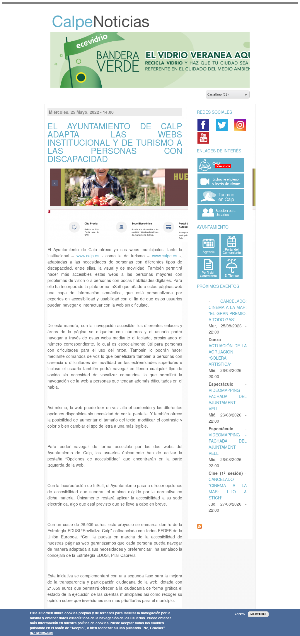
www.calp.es (87, 250)
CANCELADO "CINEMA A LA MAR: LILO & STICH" (228, 483)
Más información (41, 633)
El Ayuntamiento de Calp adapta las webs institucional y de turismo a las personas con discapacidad (114, 137)
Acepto (240, 614)
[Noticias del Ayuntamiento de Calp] (94, 24)
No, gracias (258, 614)
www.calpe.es (164, 250)
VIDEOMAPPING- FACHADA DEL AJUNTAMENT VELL (228, 394)
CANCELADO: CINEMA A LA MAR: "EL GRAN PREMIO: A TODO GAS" (228, 305)
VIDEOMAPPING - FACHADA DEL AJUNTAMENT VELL (228, 438)
